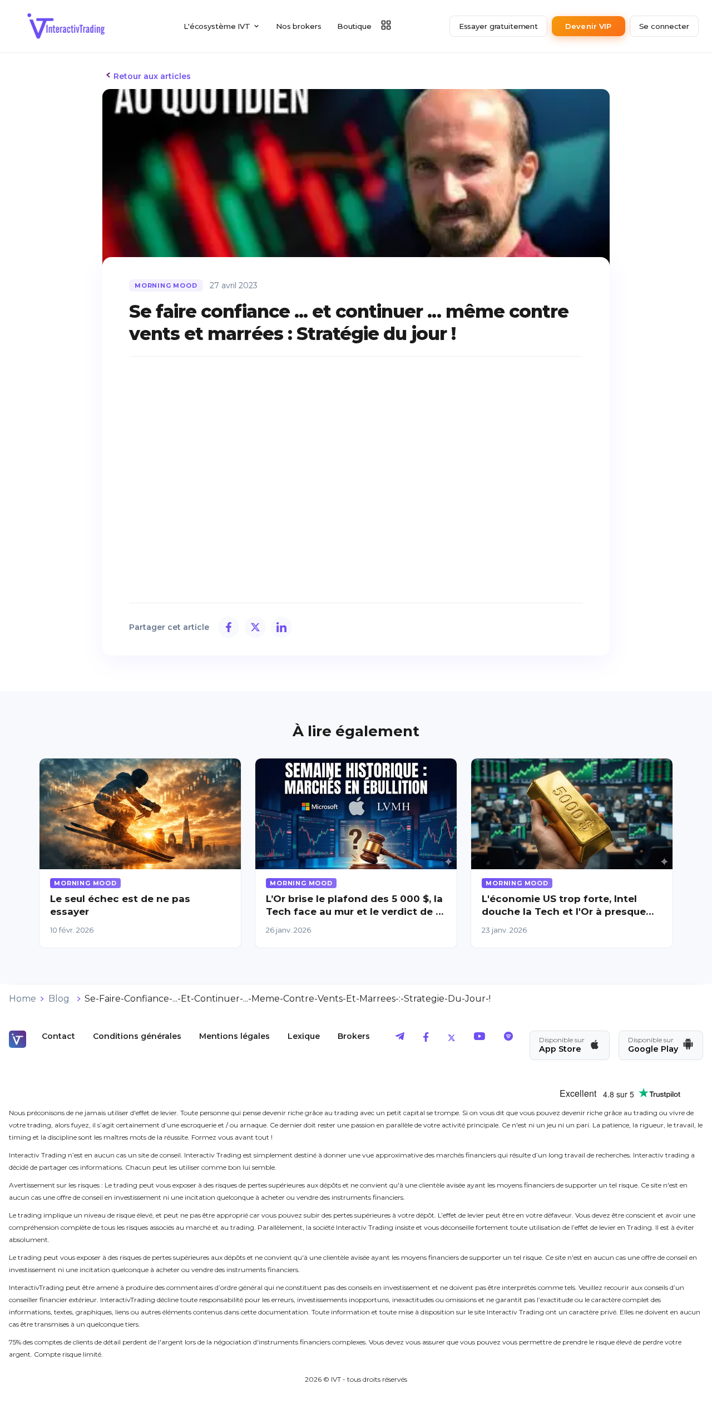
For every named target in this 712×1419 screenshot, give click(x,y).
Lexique (304, 1036)
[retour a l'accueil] (66, 26)
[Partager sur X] (255, 627)
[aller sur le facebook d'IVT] (425, 1038)
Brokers (354, 1036)
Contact (58, 1036)
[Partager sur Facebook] (228, 627)
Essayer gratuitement (498, 26)
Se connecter (664, 26)
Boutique (354, 26)
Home (22, 998)
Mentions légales (234, 1036)
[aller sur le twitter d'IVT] (451, 1038)
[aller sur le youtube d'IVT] (479, 1038)
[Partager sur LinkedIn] (281, 627)
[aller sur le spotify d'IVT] (508, 1038)
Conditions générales (137, 1036)
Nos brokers (299, 26)
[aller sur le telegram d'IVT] (400, 1038)
